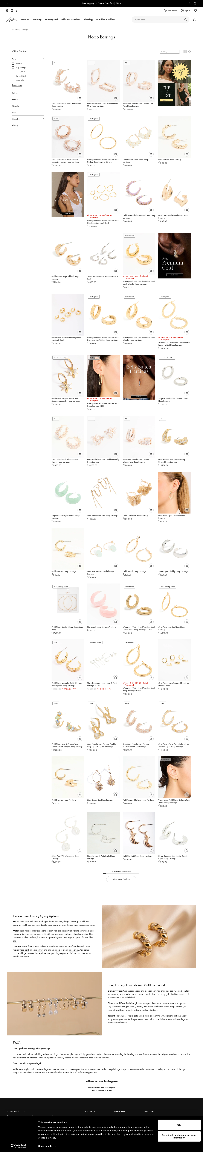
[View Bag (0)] (193, 19)
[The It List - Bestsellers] (174, 81)
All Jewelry (16, 29)
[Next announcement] (189, 3)
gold (58, 949)
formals (129, 1010)
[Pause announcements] (194, 3)
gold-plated (73, 934)
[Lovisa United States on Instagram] (12, 11)
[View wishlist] (195, 11)
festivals (137, 1010)
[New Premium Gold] (174, 254)
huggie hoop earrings (52, 921)
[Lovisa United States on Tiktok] (17, 11)
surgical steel (39, 937)
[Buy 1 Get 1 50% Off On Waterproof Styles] (68, 193)
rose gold (24, 949)
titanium (24, 937)
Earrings (25, 29)
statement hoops (174, 1003)
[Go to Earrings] (185, 19)
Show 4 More (17, 85)
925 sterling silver (76, 930)
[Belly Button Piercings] (139, 376)
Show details (45, 1146)
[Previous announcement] (8, 3)
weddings (119, 1010)
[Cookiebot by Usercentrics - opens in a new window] (18, 1146)
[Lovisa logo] (11, 19)
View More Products (121, 879)
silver (40, 949)
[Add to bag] (80, 98)
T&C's (118, 3)
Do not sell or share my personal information (179, 1136)
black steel (73, 949)
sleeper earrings (71, 921)
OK (179, 1125)
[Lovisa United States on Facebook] (7, 11)
